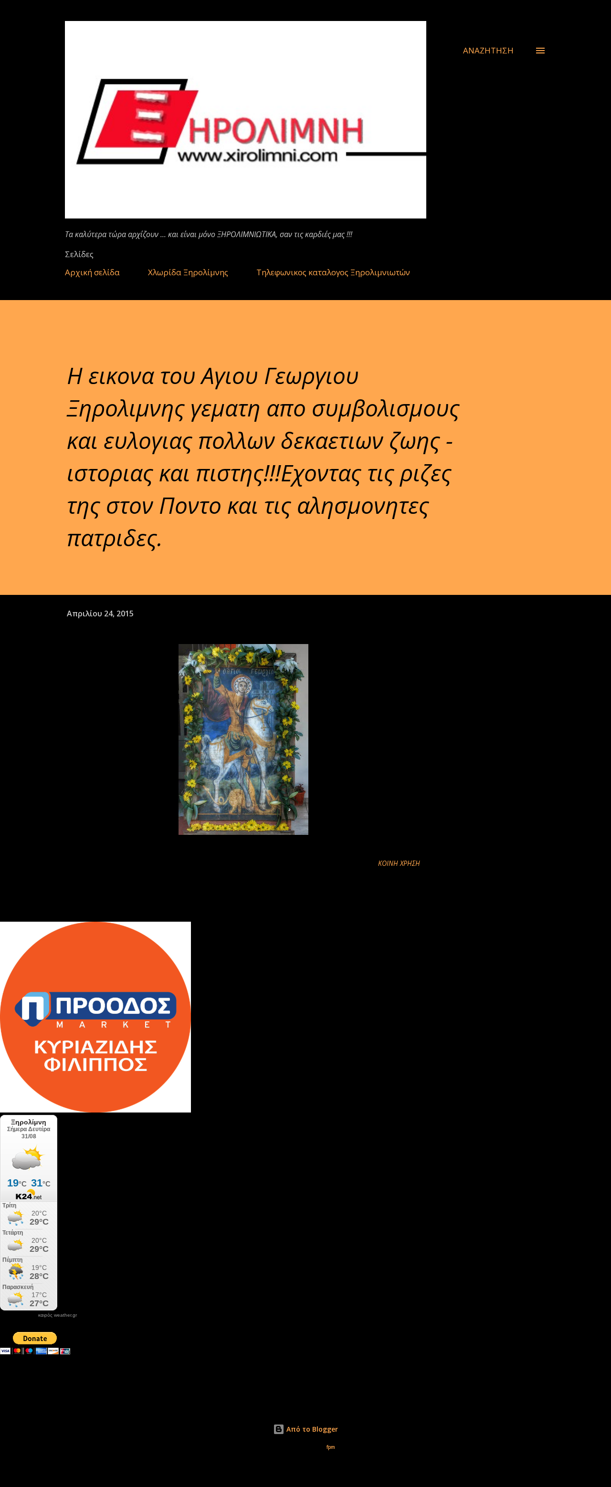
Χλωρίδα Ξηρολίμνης (188, 272)
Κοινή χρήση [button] (399, 863)
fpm (331, 1447)
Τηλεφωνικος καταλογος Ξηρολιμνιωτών (333, 272)
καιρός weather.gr (57, 1315)
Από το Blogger (311, 1429)
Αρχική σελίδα (92, 272)
